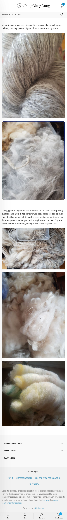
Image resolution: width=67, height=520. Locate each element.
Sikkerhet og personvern (47, 478)
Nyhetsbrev (33, 484)
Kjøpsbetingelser (24, 478)
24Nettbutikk (39, 508)
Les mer (46, 500)
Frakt (10, 478)
